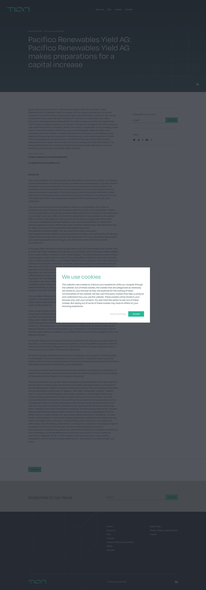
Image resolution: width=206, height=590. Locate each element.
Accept (136, 313)
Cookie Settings (118, 313)
